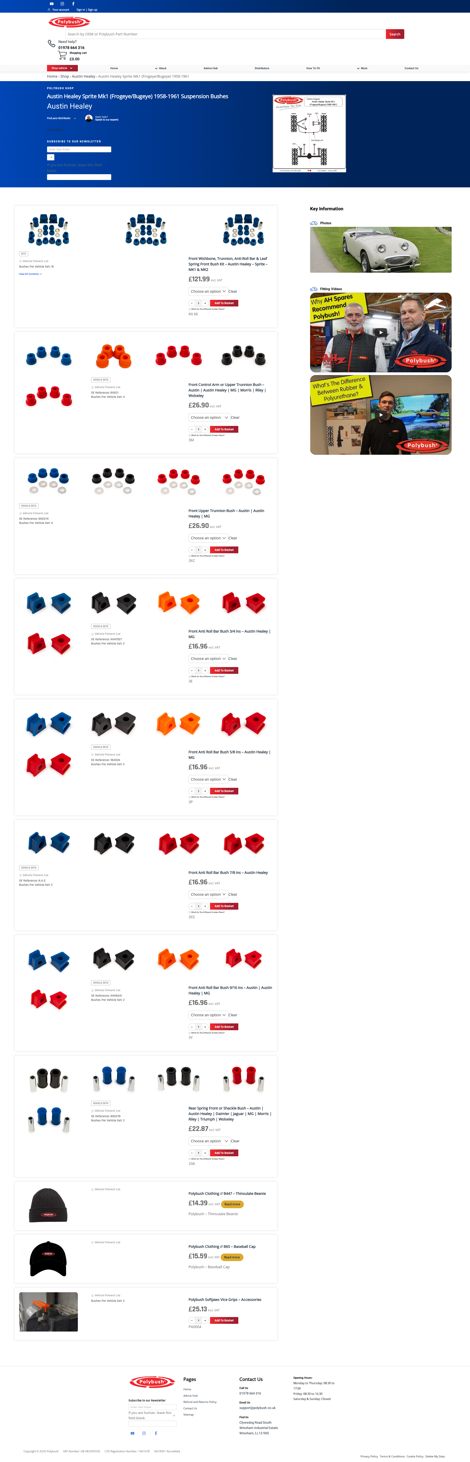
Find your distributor (58, 118)
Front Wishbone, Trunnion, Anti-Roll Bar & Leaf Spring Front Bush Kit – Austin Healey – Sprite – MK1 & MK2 (228, 264)
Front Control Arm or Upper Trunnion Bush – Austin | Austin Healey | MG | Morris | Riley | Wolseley (227, 390)
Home (114, 68)
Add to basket (224, 303)
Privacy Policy (369, 1456)
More (363, 68)
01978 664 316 (250, 1393)
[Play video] (381, 332)
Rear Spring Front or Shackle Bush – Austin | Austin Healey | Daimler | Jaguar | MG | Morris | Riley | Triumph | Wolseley (230, 1114)
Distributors (262, 68)
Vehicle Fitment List (35, 261)
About (162, 68)
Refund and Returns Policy (200, 1402)
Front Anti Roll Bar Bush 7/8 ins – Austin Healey (228, 872)
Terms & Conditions (392, 1456)
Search (395, 34)
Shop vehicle (59, 68)
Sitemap (188, 1414)
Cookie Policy (415, 1456)
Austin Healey (83, 76)
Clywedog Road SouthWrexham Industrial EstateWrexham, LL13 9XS (258, 1428)
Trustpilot (55, 129)
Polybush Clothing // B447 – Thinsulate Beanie (227, 1193)
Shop (64, 76)
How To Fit (313, 68)
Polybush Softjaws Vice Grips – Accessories (225, 1299)
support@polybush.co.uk (257, 1407)
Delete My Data (435, 1456)
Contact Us (411, 68)
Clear (232, 291)
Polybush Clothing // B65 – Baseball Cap (222, 1246)
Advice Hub (211, 68)
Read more (232, 1204)
